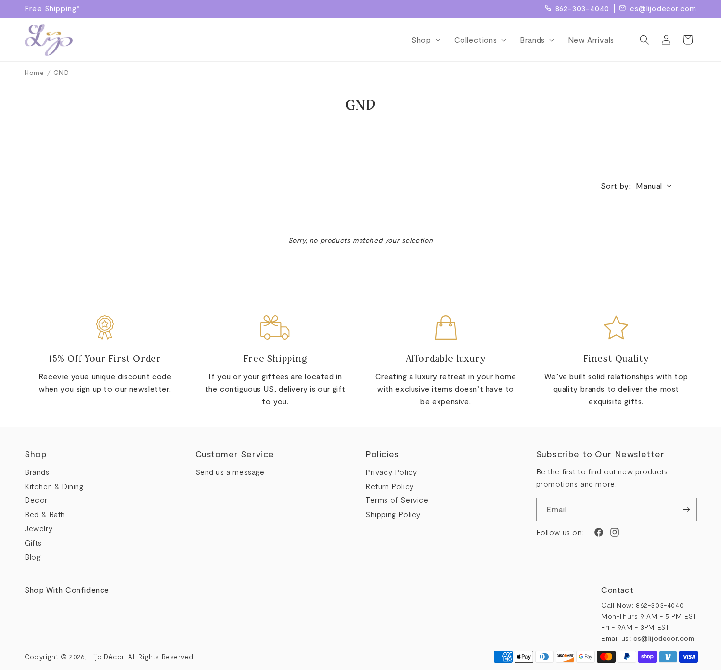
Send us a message (230, 471)
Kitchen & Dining (54, 486)
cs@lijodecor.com (663, 8)
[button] (423, 40)
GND (61, 72)
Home (34, 72)
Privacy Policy (391, 471)
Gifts (33, 542)
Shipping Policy (393, 514)
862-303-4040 (582, 8)
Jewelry (38, 528)
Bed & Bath (45, 514)
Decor (36, 499)
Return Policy (389, 486)
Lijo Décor (106, 656)
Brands (37, 471)
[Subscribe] (686, 509)
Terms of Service (397, 499)
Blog (33, 556)
